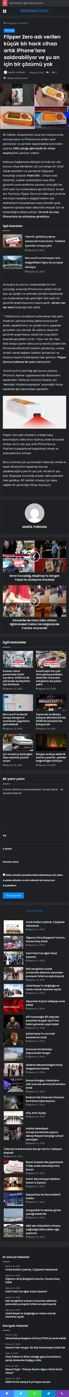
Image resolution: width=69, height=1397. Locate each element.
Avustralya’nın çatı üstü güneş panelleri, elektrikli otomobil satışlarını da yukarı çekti (49, 677)
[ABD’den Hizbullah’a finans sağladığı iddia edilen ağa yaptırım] (13, 1230)
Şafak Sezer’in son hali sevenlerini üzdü (40, 1035)
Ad (5, 835)
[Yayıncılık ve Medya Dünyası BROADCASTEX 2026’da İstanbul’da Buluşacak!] (51, 702)
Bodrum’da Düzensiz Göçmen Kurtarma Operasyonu (45, 1099)
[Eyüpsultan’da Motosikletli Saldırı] (13, 1199)
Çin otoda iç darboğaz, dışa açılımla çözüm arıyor (18, 757)
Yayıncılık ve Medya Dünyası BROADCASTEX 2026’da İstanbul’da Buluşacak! (51, 719)
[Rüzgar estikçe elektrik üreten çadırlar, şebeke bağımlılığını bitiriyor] (51, 742)
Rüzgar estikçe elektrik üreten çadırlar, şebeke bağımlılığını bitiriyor (51, 757)
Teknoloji (23, 23)
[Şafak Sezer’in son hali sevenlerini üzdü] (13, 1038)
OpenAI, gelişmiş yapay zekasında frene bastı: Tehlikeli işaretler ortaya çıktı (45, 241)
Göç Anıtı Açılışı (36, 1113)
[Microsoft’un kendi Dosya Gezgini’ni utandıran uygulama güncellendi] (18, 702)
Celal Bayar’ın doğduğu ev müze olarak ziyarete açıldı (43, 987)
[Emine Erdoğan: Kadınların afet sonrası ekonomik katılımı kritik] (13, 1085)
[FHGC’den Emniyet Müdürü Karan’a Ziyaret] (13, 1183)
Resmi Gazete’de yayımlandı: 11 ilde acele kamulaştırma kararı (45, 1165)
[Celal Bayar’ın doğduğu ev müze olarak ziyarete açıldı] (13, 990)
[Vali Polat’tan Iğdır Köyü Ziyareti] (13, 958)
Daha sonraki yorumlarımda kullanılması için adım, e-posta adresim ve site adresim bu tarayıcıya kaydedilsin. (33, 880)
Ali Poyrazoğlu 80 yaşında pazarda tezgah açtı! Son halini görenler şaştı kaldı (42, 1020)
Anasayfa (11, 23)
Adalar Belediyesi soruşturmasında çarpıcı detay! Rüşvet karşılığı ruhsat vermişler (45, 1134)
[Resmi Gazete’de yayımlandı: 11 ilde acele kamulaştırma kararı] (13, 1167)
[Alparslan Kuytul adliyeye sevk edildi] (13, 1006)
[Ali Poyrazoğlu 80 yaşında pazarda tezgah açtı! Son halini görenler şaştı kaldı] (13, 1021)
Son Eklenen (34, 910)
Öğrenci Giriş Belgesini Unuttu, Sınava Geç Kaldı (45, 939)
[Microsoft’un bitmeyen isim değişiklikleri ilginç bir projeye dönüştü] (12, 262)
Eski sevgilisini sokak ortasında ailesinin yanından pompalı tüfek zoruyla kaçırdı (45, 972)
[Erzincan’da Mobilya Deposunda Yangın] (13, 1054)
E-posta (8, 848)
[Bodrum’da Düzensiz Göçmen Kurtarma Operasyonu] (13, 1102)
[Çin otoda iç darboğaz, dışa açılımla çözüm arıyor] (18, 742)
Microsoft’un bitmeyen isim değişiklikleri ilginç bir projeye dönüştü (44, 262)
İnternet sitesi (11, 861)
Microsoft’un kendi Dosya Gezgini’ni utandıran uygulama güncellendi (16, 719)
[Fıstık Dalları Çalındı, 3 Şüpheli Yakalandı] (13, 926)
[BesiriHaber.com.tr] (34, 11)
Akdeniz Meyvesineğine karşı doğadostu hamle (44, 1066)
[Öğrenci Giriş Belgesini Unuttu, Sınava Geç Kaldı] (13, 942)
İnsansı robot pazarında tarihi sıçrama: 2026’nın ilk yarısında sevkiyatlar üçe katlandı (16, 677)
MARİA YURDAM (16, 72)
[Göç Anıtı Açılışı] (13, 1117)
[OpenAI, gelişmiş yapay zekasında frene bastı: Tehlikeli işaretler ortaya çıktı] (12, 240)
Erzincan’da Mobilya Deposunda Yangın (39, 1051)
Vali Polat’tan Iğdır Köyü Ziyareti (26, 3)
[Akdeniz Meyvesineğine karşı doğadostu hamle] (13, 1069)
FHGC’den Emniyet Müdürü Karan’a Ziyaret (43, 1180)
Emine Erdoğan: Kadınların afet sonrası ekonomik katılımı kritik (45, 1084)
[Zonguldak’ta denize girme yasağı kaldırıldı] (13, 1215)
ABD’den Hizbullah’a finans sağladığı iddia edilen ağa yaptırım (43, 1229)
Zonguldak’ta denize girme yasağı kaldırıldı (43, 1212)
